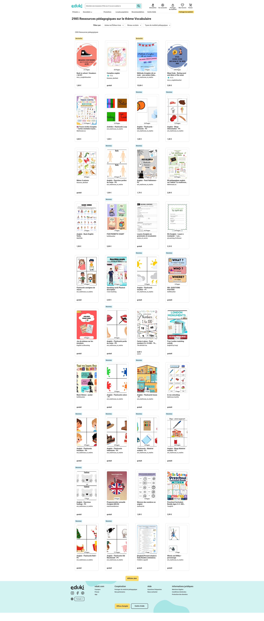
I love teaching (111, 292)
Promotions (107, 12)
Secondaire (86, 12)
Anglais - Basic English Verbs (85, 235)
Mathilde (79, 238)
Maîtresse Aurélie (173, 397)
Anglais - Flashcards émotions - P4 (84, 449)
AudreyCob (140, 506)
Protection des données (180, 594)
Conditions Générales (179, 592)
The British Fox (142, 345)
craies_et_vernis (142, 238)
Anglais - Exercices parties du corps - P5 (117, 181)
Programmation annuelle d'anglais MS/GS (116, 503)
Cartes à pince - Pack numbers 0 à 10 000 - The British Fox (146, 342)
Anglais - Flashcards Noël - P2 (87, 557)
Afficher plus (132, 578)
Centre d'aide (151, 12)
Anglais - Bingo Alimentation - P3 (173, 128)
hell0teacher (111, 236)
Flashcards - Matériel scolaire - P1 (145, 449)
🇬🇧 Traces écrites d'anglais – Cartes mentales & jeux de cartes (87, 128)
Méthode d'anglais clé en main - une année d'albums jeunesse (147, 74)
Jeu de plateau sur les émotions (85, 342)
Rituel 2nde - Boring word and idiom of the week (176, 74)
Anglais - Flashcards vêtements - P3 (114, 449)
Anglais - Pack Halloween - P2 (147, 181)
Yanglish (170, 506)
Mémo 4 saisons (83, 180)
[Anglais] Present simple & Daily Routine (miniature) (147, 557)
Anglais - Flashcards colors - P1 (117, 396)
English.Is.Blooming (83, 345)
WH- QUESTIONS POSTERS (173, 289)
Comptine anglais (113, 73)
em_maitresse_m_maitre (145, 77)
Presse (97, 592)
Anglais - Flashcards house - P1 (147, 396)
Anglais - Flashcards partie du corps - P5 (117, 342)
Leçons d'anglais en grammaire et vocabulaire (147, 235)
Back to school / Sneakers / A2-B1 (86, 74)
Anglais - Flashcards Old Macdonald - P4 (116, 557)
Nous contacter (152, 592)
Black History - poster (85, 395)
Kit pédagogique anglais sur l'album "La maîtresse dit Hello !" (176, 181)
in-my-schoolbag (173, 395)
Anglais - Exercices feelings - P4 (84, 503)
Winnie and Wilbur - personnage (174, 557)
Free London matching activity (175, 342)
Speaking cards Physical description (116, 289)
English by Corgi (172, 345)
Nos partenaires (120, 592)
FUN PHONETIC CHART (115, 234)
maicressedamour (113, 506)
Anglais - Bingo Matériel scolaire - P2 (176, 449)
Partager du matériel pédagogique (126, 589)
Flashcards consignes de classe (86, 289)
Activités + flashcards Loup (117, 127)
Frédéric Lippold (142, 560)
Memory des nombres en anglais (146, 503)
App (96, 594)
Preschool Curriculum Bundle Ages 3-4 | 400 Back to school (175, 503)
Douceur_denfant (112, 78)
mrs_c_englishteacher (84, 77)
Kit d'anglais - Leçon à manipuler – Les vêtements (175, 235)
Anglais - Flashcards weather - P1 (144, 289)
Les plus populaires (122, 12)
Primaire (75, 12)
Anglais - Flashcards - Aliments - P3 (145, 128)
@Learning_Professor (174, 238)
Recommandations (138, 12)
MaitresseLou (81, 131)
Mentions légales (177, 589)
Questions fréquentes (154, 589)
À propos (97, 589)
